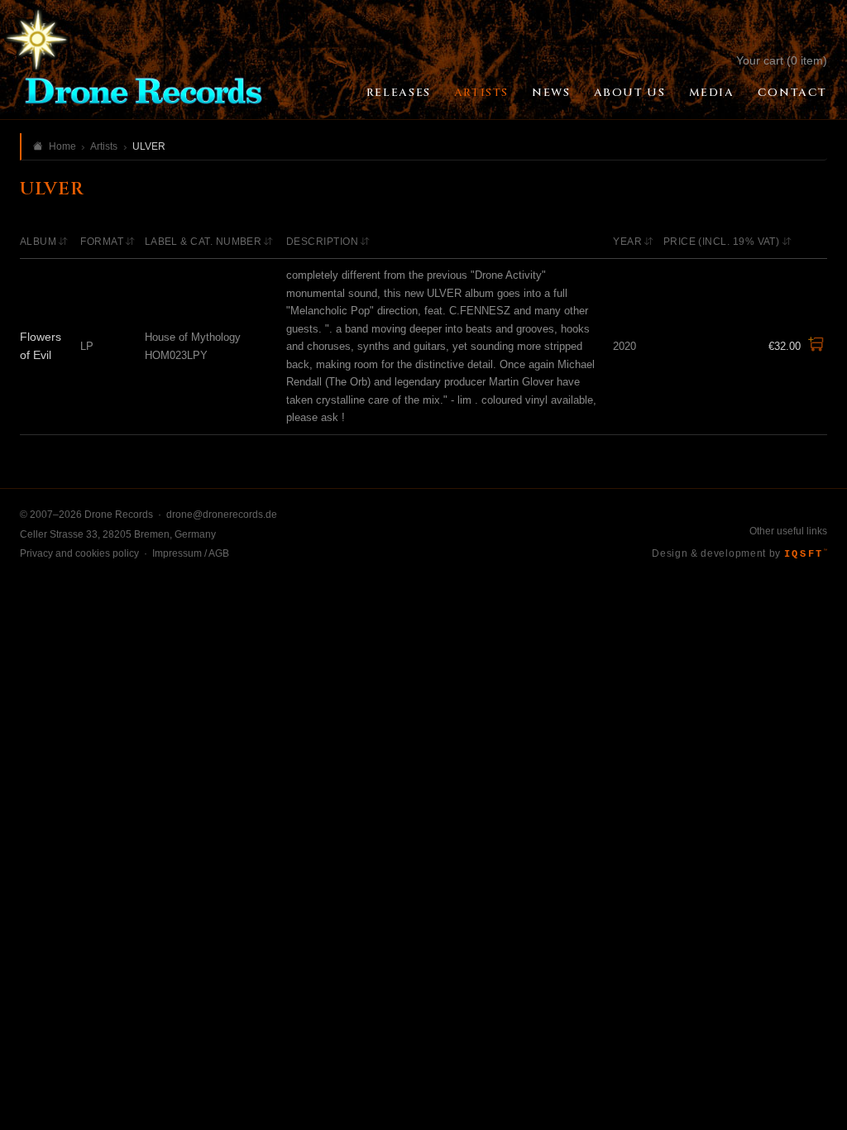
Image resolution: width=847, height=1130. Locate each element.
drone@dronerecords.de (221, 514)
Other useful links (788, 531)
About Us (630, 92)
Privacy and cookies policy (79, 553)
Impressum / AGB (190, 553)
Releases (398, 92)
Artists (481, 92)
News (551, 92)
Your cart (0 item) (781, 60)
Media (712, 92)
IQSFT (805, 554)
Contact (792, 92)
